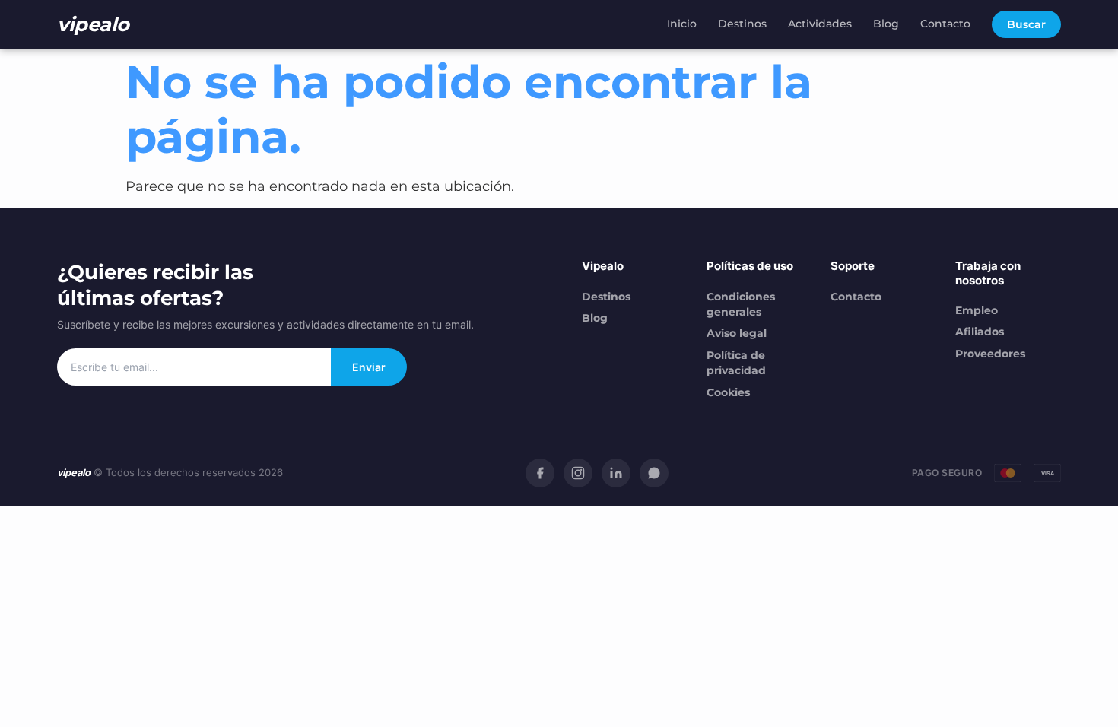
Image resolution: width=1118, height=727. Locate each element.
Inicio (682, 23)
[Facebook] (540, 473)
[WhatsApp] (654, 473)
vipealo (93, 24)
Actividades (820, 23)
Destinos (742, 23)
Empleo (976, 310)
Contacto (945, 23)
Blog (886, 23)
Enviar (369, 366)
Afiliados (979, 331)
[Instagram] (578, 473)
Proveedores (990, 354)
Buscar (1026, 24)
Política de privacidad (736, 362)
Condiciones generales (741, 304)
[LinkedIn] (616, 473)
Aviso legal (737, 333)
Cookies (728, 392)
